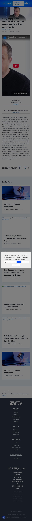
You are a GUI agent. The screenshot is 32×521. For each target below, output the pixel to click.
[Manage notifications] (3, 517)
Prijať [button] (19, 262)
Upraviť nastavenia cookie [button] (10, 262)
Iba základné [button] (25, 262)
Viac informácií (16, 264)
